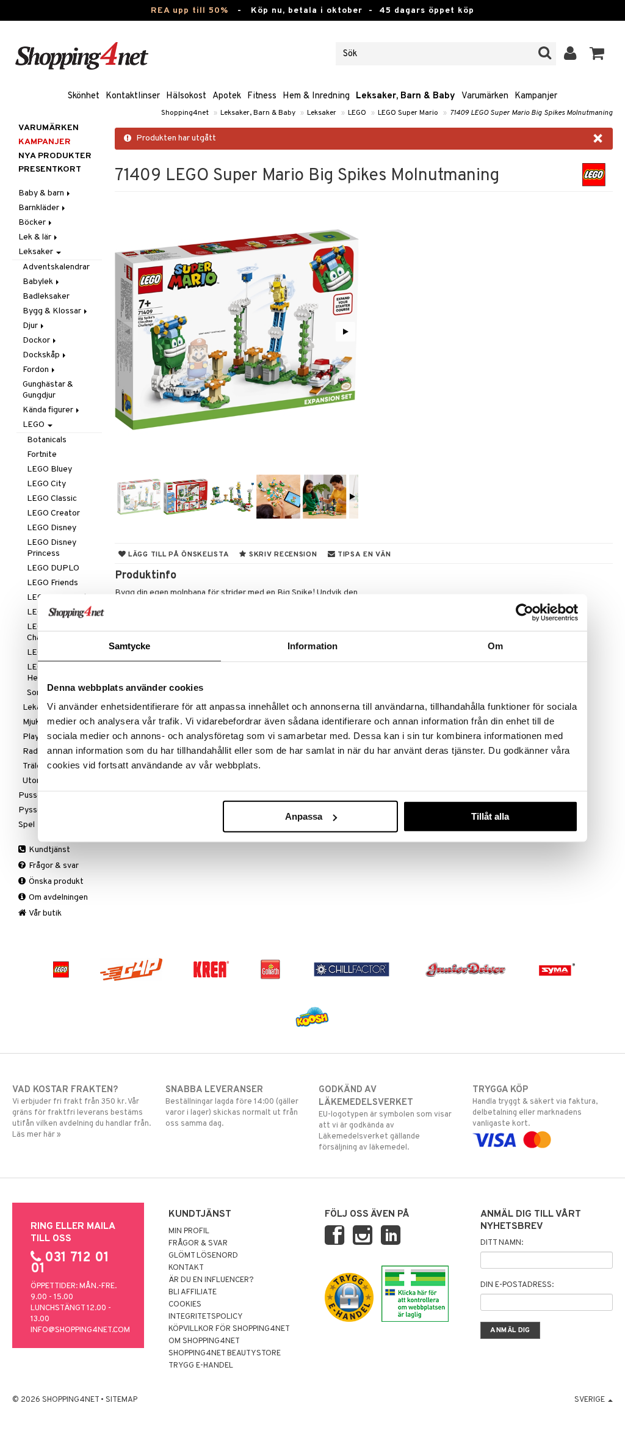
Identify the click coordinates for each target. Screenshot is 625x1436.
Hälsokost (186, 96)
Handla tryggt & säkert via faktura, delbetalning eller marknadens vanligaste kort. (535, 1106)
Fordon (37, 370)
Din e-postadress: (517, 1285)
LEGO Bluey (49, 469)
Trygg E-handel (200, 1366)
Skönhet (83, 96)
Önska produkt (55, 882)
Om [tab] (495, 645)
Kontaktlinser (133, 96)
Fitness (261, 96)
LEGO (357, 113)
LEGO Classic (52, 499)
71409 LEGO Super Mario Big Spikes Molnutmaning (531, 113)
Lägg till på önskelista (177, 554)
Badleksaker (46, 296)
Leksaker (321, 113)
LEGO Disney (51, 528)
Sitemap (121, 1400)
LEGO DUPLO (53, 568)
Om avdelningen (57, 897)
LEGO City (46, 484)
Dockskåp (42, 355)
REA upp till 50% (189, 10)
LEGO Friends (52, 583)
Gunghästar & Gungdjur (48, 390)
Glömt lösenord (203, 1256)
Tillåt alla (490, 816)
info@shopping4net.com (80, 1330)
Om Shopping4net (204, 1341)
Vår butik (44, 913)
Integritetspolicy (205, 1317)
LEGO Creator (53, 513)
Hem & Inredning (316, 96)
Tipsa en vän (363, 554)
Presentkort (49, 169)
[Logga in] (570, 53)
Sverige (590, 1400)
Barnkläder (39, 208)
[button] (597, 53)
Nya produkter (55, 156)
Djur (31, 326)
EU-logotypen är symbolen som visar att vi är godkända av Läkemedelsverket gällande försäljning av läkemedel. (385, 1118)
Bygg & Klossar (53, 311)
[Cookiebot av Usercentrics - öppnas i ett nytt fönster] (524, 612)
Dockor (37, 340)
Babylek (39, 282)
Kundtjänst (48, 850)
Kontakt (186, 1268)
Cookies (184, 1305)
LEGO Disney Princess (51, 548)
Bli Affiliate (192, 1292)
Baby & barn (42, 193)
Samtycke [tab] (130, 645)
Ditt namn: (501, 1243)
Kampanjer (536, 96)
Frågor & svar (53, 866)
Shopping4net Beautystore (224, 1353)
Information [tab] (312, 645)
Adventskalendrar (56, 267)
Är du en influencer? (211, 1280)
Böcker (33, 222)
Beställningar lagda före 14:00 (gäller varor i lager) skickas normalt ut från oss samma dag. (231, 1106)
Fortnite (42, 455)
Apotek (226, 96)
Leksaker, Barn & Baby (405, 96)
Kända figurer (49, 410)
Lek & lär (35, 237)
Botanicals (47, 440)
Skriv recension (282, 554)
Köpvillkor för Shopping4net (229, 1329)
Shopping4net (185, 113)
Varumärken (484, 96)
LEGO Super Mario (408, 113)
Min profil (188, 1231)
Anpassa (303, 816)
